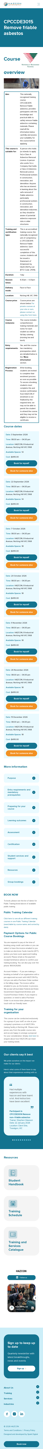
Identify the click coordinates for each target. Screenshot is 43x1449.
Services (8, 1398)
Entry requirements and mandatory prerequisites (19, 792)
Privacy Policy (29, 1430)
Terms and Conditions (13, 1430)
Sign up (20, 1368)
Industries (9, 1404)
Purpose (12, 778)
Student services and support (18, 857)
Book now (21, 1444)
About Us (8, 1387)
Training (8, 1393)
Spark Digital (32, 1434)
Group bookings (15, 882)
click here (32, 1036)
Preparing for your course (16, 807)
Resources (13, 870)
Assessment (13, 832)
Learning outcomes (17, 820)
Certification (14, 844)
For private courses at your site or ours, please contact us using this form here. (28, 309)
